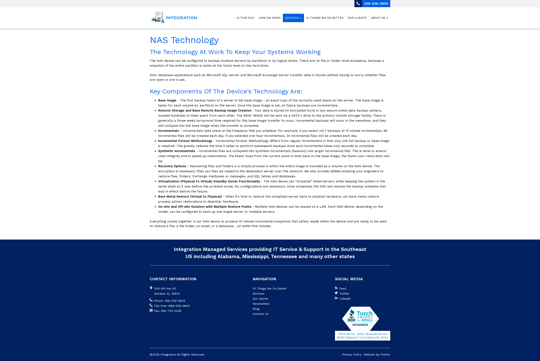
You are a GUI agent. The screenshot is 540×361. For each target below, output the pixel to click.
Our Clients (357, 17)
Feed (342, 288)
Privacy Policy (352, 354)
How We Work (270, 17)
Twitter (344, 293)
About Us (378, 17)
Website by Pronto (377, 354)
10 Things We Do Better (324, 17)
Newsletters (261, 303)
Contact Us (261, 313)
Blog (256, 308)
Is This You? (246, 17)
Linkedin (345, 298)
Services (292, 17)
